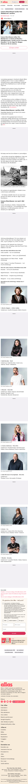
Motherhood (11, 770)
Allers (2, 756)
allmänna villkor (7, 617)
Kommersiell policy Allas (8, 724)
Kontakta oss (4, 747)
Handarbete (4, 736)
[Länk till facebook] (2, 702)
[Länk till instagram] (5, 702)
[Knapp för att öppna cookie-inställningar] (26, 2)
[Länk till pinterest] (10, 702)
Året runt (3, 761)
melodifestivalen (5, 15)
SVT (4, 124)
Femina (21, 769)
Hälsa (2, 732)
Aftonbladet (13, 107)
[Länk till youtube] (8, 702)
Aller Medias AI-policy (7, 722)
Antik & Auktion (12, 620)
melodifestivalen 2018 (10, 650)
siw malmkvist (20, 650)
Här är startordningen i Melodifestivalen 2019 (12, 596)
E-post (4, 629)
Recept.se (21, 620)
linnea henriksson (19, 652)
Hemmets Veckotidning (7, 759)
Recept (5, 770)
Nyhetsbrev (4, 707)
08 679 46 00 (16, 782)
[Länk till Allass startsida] (7, 2)
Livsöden (3, 729)
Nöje (2, 741)
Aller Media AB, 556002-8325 (12, 781)
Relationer (17, 5)
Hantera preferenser (7, 717)
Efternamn (17, 624)
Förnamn (5, 624)
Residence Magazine (19, 770)
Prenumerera (15, 2)
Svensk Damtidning (14, 769)
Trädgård (9, 5)
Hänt (9, 769)
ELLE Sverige (4, 775)
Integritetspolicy (6, 719)
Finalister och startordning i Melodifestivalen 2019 (13, 592)
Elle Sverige (4, 769)
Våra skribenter (5, 712)
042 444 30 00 (17, 779)
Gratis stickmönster (19, 9)
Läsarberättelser (9, 9)
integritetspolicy (7, 612)
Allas (5, 620)
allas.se (20, 780)
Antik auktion (5, 763)
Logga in (22, 2)
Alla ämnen (4, 710)
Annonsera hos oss (6, 749)
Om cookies (4, 714)
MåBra (24, 769)
